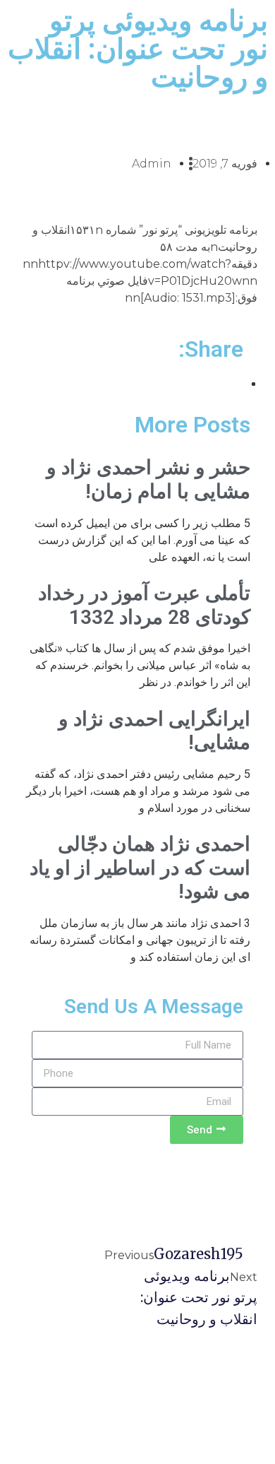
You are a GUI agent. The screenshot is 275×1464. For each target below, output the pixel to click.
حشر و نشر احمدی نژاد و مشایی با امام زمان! (148, 479)
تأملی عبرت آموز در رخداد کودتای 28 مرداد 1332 (144, 605)
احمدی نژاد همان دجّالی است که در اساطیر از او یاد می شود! (140, 867)
